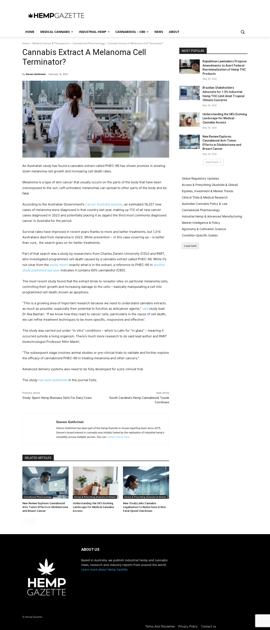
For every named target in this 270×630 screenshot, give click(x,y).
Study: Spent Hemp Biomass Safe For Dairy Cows (57, 398)
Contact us (208, 626)
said (145, 309)
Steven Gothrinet (36, 74)
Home (26, 43)
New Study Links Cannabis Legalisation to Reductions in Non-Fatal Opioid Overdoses (145, 507)
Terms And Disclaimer (160, 626)
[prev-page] (25, 521)
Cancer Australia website (104, 204)
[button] (243, 32)
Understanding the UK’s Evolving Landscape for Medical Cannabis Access (93, 507)
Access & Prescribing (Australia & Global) (95, 496)
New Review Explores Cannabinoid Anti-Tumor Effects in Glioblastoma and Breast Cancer (45, 507)
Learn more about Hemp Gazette (104, 569)
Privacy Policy (188, 626)
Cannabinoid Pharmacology (89, 43)
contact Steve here (118, 436)
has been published (53, 380)
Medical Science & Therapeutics (51, 43)
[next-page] (31, 521)
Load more (212, 162)
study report (59, 265)
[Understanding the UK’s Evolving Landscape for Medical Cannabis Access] (96, 482)
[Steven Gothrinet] (39, 429)
